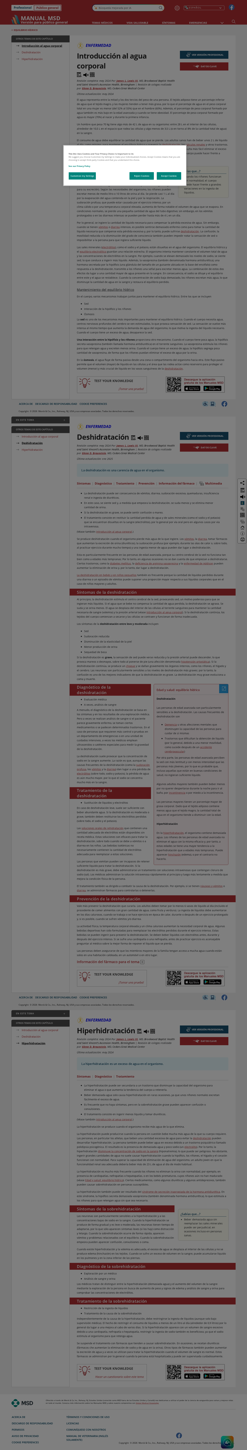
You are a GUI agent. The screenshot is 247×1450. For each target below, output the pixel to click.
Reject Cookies (141, 175)
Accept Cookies (169, 175)
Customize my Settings (82, 175)
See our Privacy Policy (79, 166)
